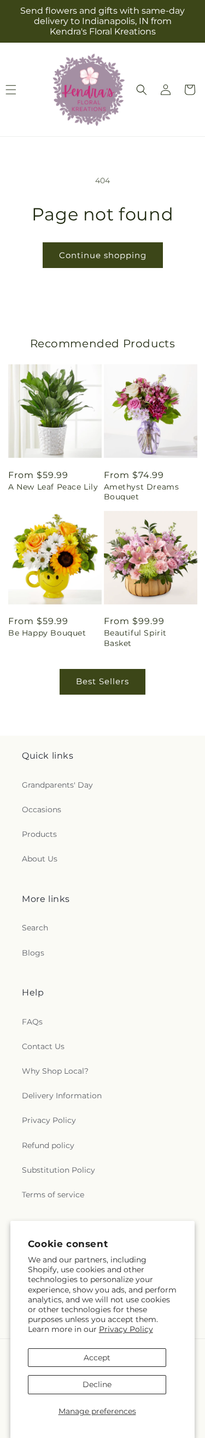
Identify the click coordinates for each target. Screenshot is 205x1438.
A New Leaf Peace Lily (53, 487)
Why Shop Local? (55, 1071)
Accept (97, 1358)
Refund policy (48, 1145)
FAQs (32, 1022)
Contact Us (43, 1046)
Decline (97, 1384)
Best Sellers (102, 681)
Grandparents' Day (57, 785)
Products (39, 834)
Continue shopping (103, 255)
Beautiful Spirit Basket (135, 638)
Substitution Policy (58, 1170)
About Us (39, 859)
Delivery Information (62, 1096)
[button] (142, 90)
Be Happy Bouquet (47, 633)
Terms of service (53, 1195)
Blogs (33, 953)
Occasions (41, 809)
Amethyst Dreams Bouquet (141, 492)
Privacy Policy (126, 1329)
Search (35, 928)
